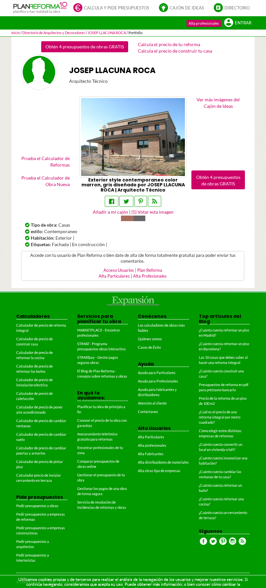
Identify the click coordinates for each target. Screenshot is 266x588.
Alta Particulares (114, 276)
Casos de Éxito (149, 347)
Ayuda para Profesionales (158, 381)
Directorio (237, 8)
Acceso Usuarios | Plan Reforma (132, 270)
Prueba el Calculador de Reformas (45, 162)
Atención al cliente (152, 403)
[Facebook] (111, 201)
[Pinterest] (140, 201)
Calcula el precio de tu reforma (169, 44)
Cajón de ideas (187, 8)
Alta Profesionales (150, 276)
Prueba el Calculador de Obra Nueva (45, 181)
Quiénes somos (150, 339)
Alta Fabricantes (150, 454)
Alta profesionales (203, 23)
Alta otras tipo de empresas (159, 471)
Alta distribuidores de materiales (163, 462)
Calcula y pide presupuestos (116, 8)
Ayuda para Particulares (156, 372)
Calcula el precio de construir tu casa (175, 51)
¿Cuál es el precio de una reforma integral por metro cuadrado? (219, 417)
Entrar (243, 22)
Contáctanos (148, 411)
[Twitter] (126, 201)
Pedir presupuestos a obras (37, 506)
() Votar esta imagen (152, 212)
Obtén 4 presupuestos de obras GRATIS (84, 46)
